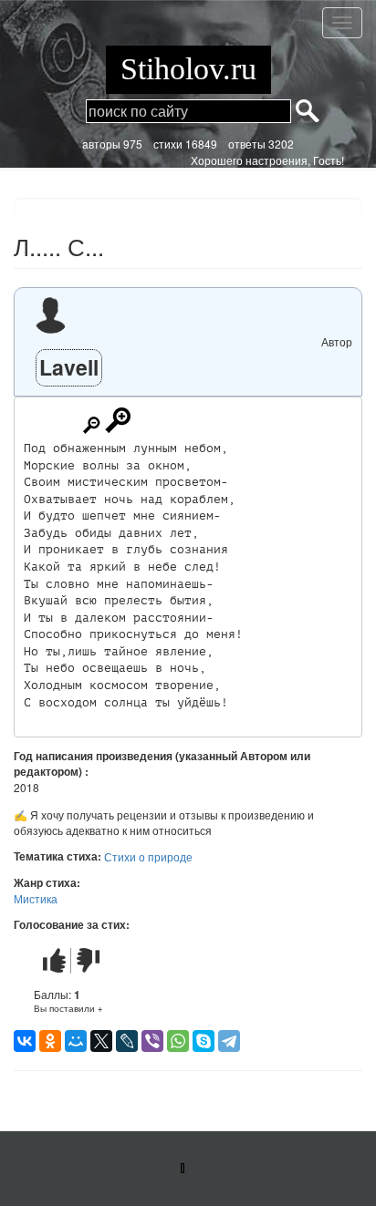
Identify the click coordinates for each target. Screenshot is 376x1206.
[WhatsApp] (178, 1041)
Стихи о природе (148, 856)
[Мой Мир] (76, 1041)
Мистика (35, 898)
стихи (168, 143)
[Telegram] (229, 1041)
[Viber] (152, 1041)
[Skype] (203, 1041)
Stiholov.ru (188, 69)
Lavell (69, 367)
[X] (101, 1041)
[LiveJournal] (127, 1041)
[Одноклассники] (50, 1041)
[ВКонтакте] (25, 1041)
